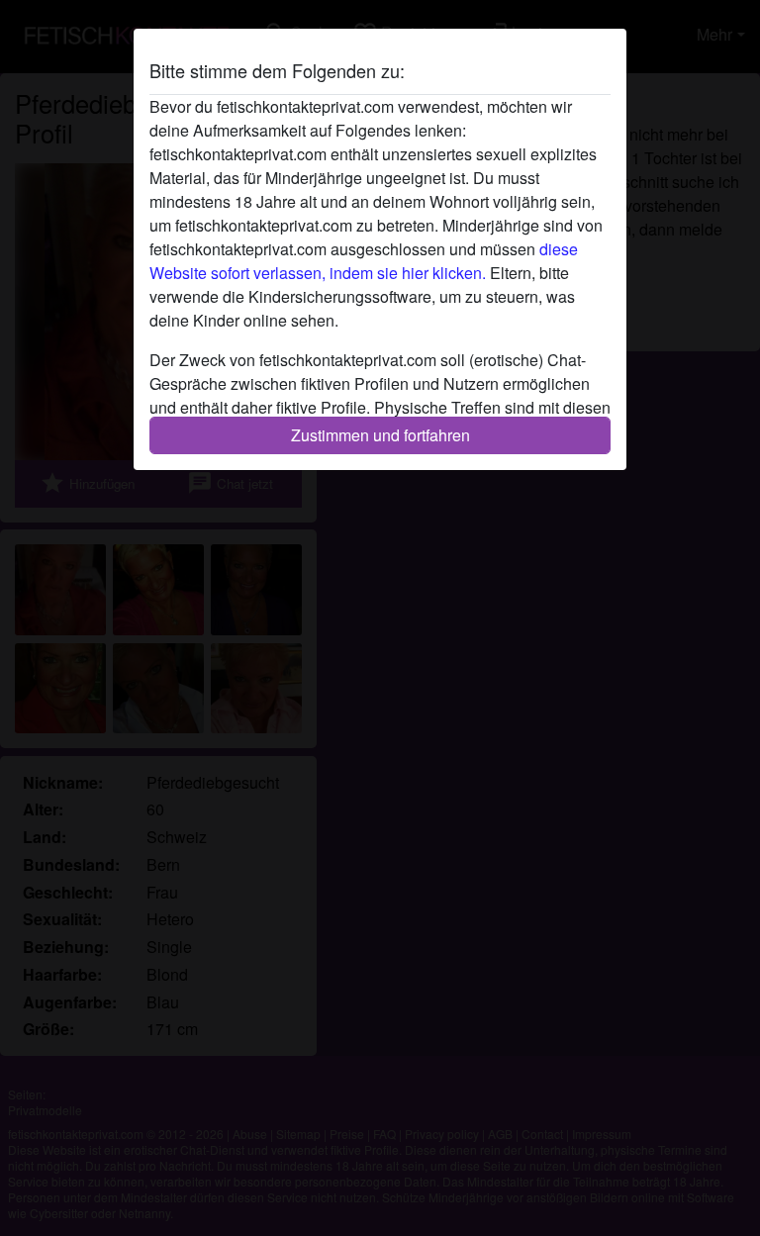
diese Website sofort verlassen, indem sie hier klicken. (363, 261)
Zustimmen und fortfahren (380, 435)
